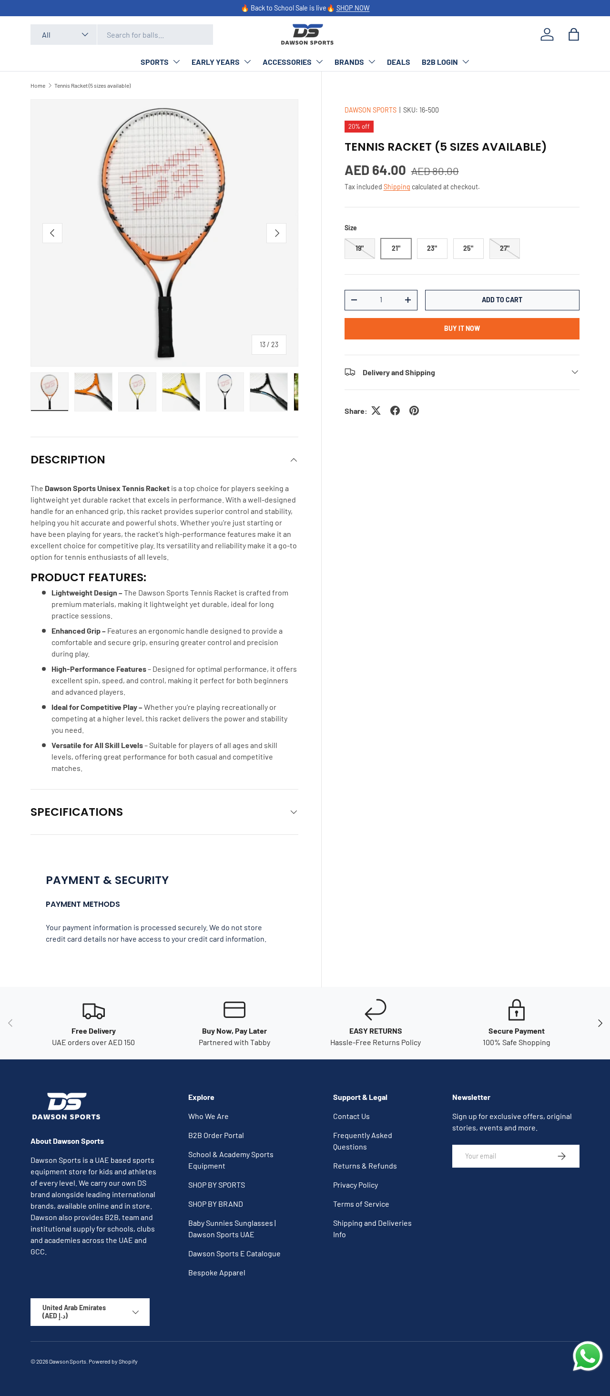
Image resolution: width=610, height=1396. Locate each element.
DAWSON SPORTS (370, 110)
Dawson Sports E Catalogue (234, 1253)
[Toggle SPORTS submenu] (176, 61)
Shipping (397, 187)
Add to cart (502, 299)
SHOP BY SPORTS (216, 1184)
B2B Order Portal (216, 1134)
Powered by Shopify (113, 1361)
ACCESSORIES (287, 61)
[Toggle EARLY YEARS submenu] (247, 61)
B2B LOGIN (440, 61)
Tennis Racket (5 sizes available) (92, 85)
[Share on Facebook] (395, 410)
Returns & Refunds (365, 1165)
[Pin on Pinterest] (414, 410)
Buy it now (462, 328)
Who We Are (208, 1115)
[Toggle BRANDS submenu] (371, 61)
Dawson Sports (67, 1361)
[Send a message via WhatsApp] (587, 1356)
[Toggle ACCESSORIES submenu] (319, 61)
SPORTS (155, 61)
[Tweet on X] (376, 410)
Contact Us (351, 1115)
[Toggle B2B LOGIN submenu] (465, 61)
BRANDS (349, 61)
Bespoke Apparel (216, 1272)
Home (37, 85)
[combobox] (121, 34)
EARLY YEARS (216, 61)
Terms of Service (361, 1203)
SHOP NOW (353, 8)
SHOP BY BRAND (215, 1203)
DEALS (398, 61)
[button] (573, 34)
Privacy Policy (355, 1184)
